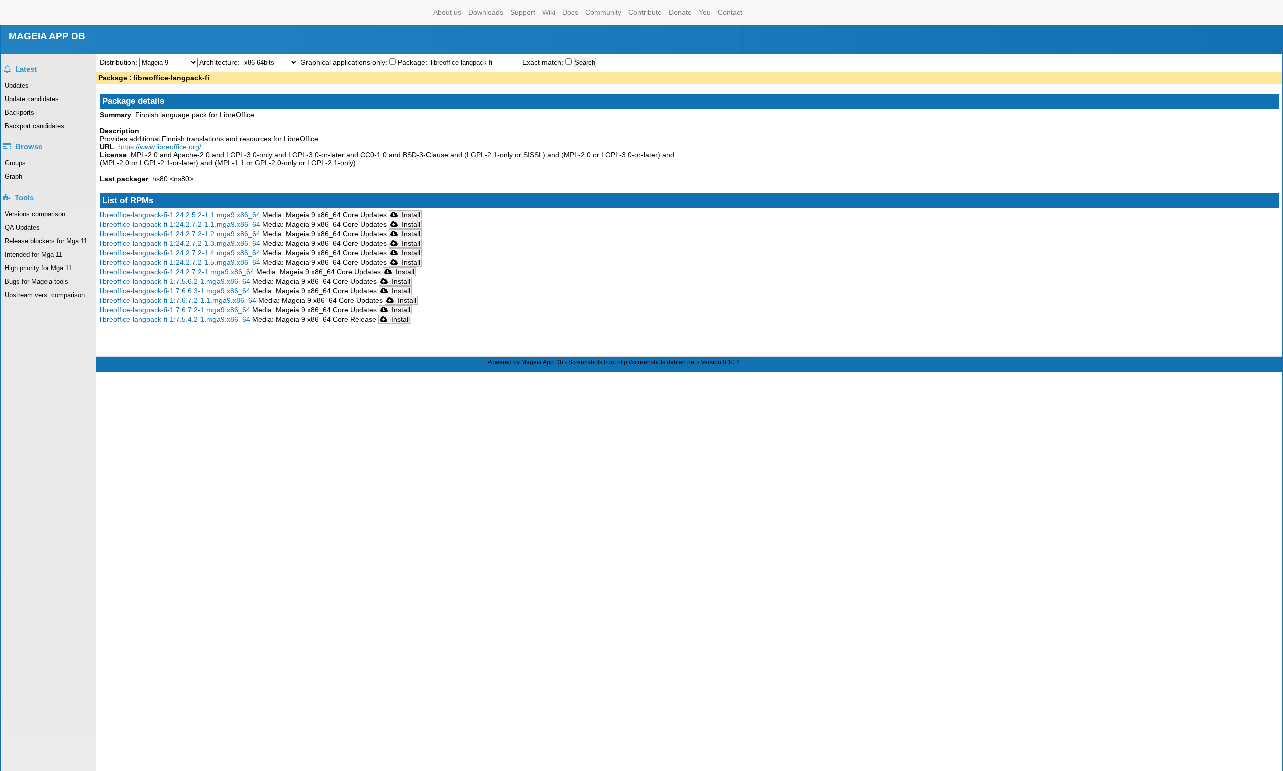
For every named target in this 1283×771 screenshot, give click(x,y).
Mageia (389, 12)
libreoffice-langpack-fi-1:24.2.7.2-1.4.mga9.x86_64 (180, 253)
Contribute (645, 12)
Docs (570, 12)
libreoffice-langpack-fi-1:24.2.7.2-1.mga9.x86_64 (177, 272)
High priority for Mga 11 (38, 268)
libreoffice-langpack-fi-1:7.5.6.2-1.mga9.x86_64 (175, 281)
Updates (17, 85)
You (705, 12)
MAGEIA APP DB (47, 36)
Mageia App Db (542, 362)
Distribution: (119, 62)
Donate (680, 12)
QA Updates (22, 227)
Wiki (548, 12)
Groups (15, 163)
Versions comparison (35, 214)
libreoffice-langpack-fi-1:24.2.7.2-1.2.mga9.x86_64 (180, 234)
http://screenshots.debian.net (656, 362)
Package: (414, 62)
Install (410, 215)
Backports (19, 112)
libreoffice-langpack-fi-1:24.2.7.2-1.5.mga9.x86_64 (180, 262)
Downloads (485, 12)
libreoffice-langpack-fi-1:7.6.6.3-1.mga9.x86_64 (175, 291)
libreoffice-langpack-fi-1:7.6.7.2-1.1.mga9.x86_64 (178, 300)
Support (522, 12)
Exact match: (543, 62)
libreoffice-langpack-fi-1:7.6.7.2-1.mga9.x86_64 (175, 310)
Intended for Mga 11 (33, 254)
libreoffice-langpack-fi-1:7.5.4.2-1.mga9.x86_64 (175, 319)
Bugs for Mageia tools (36, 281)
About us (447, 12)
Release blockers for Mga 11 (46, 241)
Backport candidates (34, 126)
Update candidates (32, 99)
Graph (13, 176)
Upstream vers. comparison (45, 295)
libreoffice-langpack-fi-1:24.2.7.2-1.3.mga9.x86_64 (180, 243)
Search (585, 62)
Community (603, 12)
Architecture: (220, 62)
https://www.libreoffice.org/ (159, 147)
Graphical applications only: (343, 62)
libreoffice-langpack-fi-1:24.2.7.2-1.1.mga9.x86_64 (180, 224)
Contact (730, 12)
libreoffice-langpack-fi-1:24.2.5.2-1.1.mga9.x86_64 (180, 215)
